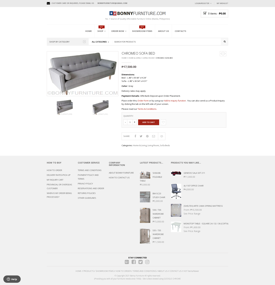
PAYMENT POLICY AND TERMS (88, 177)
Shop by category (59, 41)
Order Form (143, 100)
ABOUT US (162, 271)
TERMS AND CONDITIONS (90, 170)
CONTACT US (175, 271)
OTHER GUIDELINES (87, 197)
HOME (78, 271)
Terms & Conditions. (147, 108)
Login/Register (202, 3)
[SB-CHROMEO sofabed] (101, 107)
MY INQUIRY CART (55, 179)
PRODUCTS (88, 271)
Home (88, 31)
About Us (163, 31)
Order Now (117, 31)
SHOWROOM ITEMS (105, 271)
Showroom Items (142, 31)
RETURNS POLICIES (87, 193)
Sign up (214, 46)
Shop (100, 31)
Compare (161, 136)
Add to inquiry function (175, 100)
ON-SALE (105, 48)
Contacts (180, 31)
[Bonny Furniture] (137, 13)
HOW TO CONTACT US (119, 177)
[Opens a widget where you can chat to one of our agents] (12, 279)
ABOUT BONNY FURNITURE (121, 172)
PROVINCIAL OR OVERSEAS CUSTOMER (59, 186)
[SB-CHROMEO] (65, 107)
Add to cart (148, 122)
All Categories (99, 41)
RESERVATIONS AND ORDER (91, 188)
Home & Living (135, 58)
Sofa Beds (165, 145)
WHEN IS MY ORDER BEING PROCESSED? (59, 195)
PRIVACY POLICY (85, 183)
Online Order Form (121, 48)
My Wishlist (222, 3)
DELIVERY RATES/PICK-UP (59, 175)
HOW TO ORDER (54, 170)
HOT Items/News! (191, 271)
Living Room (148, 58)
